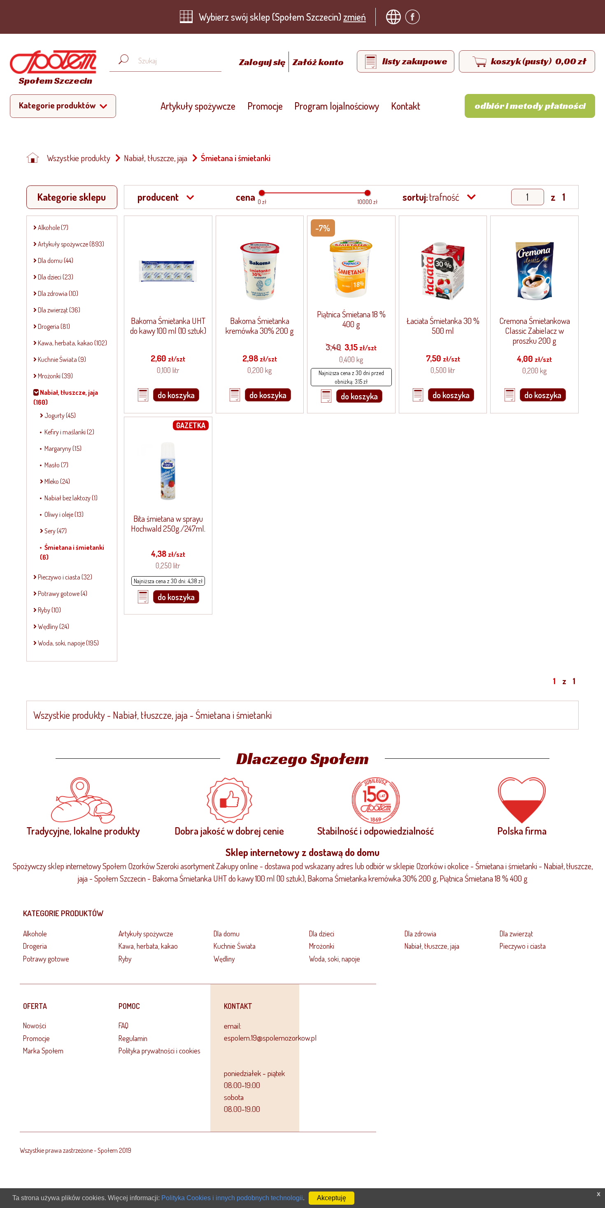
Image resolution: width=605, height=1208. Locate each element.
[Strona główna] (35, 158)
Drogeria (35, 945)
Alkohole (35, 933)
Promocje (265, 105)
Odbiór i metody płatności (530, 105)
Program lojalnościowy (336, 105)
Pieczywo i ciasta (523, 945)
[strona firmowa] (395, 16)
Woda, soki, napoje (334, 958)
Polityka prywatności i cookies (159, 1050)
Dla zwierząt (516, 933)
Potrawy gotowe (46, 958)
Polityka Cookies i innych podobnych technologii (232, 1197)
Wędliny (224, 958)
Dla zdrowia (420, 933)
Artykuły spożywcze (198, 105)
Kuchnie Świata (235, 945)
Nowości (34, 1025)
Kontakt (405, 105)
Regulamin (133, 1038)
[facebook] (414, 16)
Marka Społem (43, 1050)
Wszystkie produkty (78, 157)
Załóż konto (318, 62)
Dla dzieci (321, 933)
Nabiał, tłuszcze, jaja (155, 157)
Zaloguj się (263, 62)
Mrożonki (321, 945)
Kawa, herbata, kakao (148, 945)
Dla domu (227, 933)
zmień (354, 16)
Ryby (125, 958)
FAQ (123, 1025)
